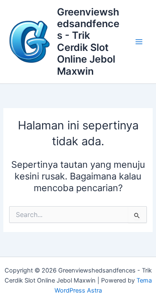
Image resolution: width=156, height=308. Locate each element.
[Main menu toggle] (139, 41)
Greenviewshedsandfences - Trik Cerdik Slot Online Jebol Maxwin (88, 41)
